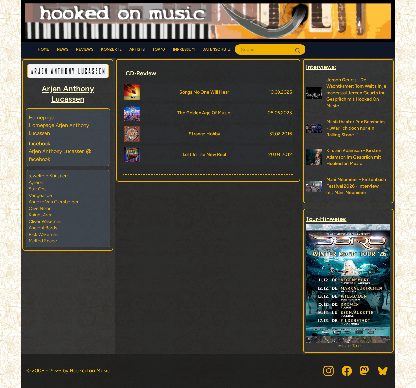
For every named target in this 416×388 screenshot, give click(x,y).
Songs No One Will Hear (204, 92)
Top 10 (158, 49)
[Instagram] (328, 370)
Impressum (184, 49)
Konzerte (111, 49)
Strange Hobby (204, 133)
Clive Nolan (40, 208)
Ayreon (36, 182)
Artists (137, 49)
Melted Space (43, 241)
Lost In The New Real (204, 154)
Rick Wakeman (43, 234)
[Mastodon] (364, 370)
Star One (38, 189)
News (62, 49)
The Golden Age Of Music (203, 113)
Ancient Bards (43, 228)
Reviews (84, 49)
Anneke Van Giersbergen (54, 202)
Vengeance (40, 195)
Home (43, 49)
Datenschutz (216, 49)
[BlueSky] (383, 370)
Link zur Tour (365, 346)
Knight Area (40, 215)
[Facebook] (346, 370)
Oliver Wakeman (45, 221)
